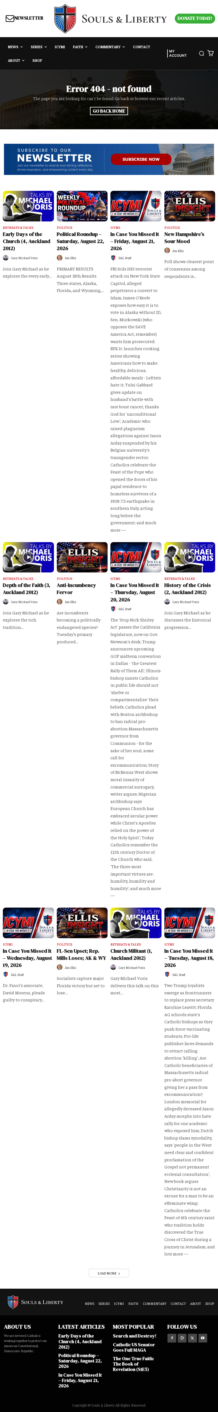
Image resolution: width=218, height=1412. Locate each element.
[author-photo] (6, 258)
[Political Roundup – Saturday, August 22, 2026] (82, 206)
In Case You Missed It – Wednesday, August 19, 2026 (27, 958)
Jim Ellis (70, 257)
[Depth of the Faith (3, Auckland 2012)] (28, 557)
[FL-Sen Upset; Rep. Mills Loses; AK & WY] (82, 923)
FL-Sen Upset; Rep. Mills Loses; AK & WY (81, 954)
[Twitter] (192, 1338)
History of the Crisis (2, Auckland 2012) (187, 589)
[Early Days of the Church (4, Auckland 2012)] (28, 206)
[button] (201, 53)
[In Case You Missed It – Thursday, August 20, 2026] (136, 557)
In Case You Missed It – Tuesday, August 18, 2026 (189, 958)
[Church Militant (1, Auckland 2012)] (136, 923)
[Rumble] (182, 1338)
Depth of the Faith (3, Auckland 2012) (26, 589)
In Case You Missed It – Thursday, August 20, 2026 (134, 592)
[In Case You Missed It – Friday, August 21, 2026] (136, 206)
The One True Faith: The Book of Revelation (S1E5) (133, 1363)
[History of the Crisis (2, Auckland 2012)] (189, 557)
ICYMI (115, 228)
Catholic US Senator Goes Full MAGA (134, 1347)
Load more (107, 1273)
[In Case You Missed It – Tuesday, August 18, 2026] (189, 923)
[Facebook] (171, 1338)
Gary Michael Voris (24, 257)
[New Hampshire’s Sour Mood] (189, 206)
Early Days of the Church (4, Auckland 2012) (26, 241)
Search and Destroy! (134, 1336)
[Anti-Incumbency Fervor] (82, 557)
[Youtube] (202, 1338)
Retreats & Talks (18, 228)
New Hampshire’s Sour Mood (184, 238)
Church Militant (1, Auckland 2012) (131, 954)
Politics (64, 228)
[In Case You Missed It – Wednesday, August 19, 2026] (28, 923)
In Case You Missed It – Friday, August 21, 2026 (134, 241)
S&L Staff (124, 257)
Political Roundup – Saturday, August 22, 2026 (80, 241)
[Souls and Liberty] (111, 18)
